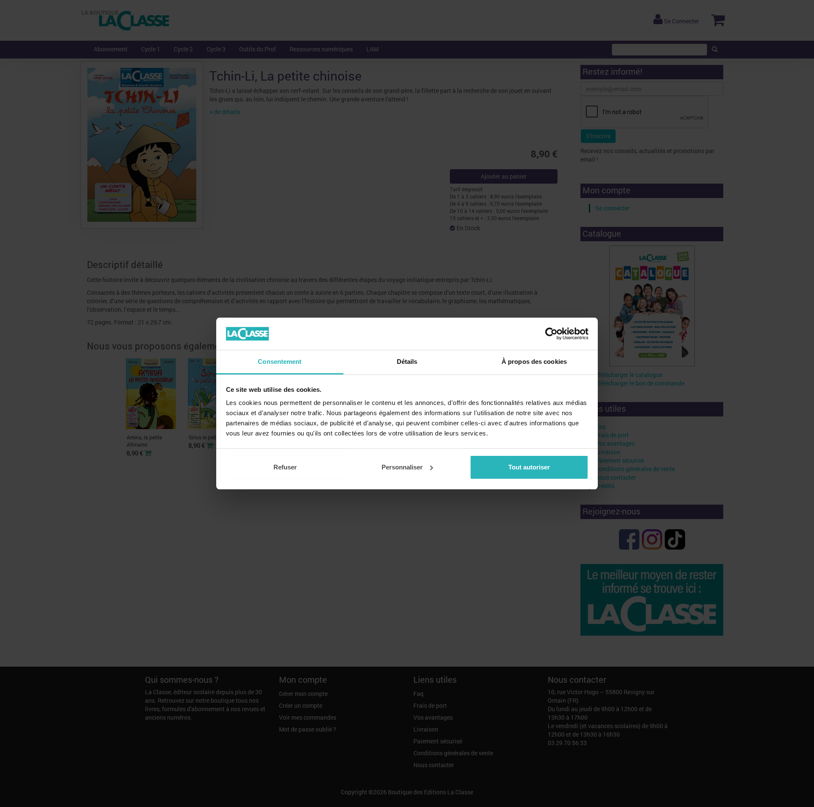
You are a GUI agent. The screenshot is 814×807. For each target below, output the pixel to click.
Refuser (285, 467)
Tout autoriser (529, 467)
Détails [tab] (407, 361)
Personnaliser (402, 467)
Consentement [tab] (279, 361)
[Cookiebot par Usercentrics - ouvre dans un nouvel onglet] (551, 333)
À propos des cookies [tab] (534, 361)
